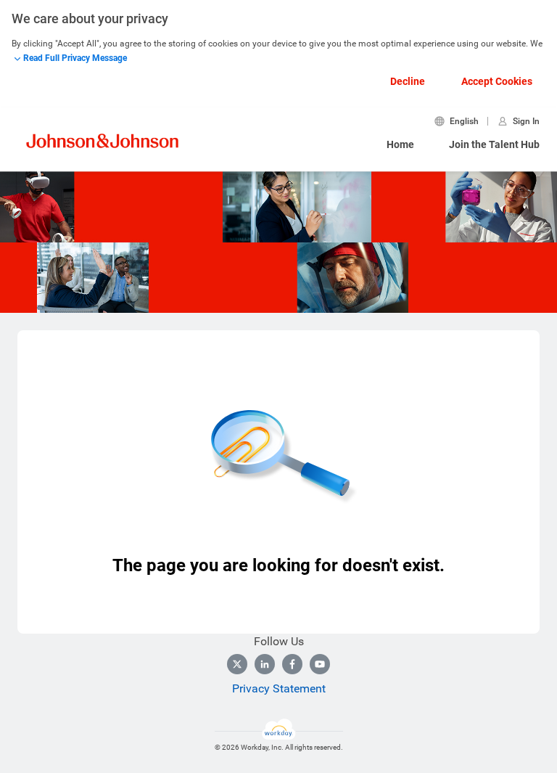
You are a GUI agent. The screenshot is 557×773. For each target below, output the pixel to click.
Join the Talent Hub (494, 144)
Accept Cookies (496, 81)
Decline (407, 81)
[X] (237, 664)
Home (400, 144)
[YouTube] (320, 664)
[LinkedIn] (265, 664)
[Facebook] (292, 664)
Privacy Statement (279, 688)
